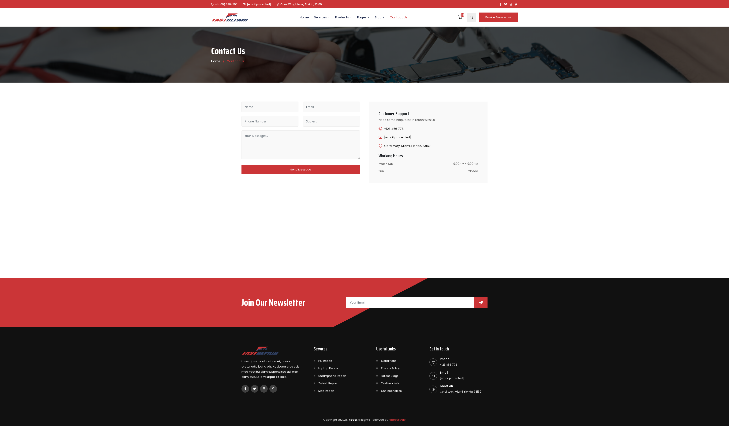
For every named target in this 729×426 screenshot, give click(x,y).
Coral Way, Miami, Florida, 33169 (301, 4)
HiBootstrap (397, 420)
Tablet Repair (327, 383)
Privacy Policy (390, 368)
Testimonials (390, 383)
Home (304, 17)
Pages (362, 17)
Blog (378, 17)
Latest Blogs (389, 376)
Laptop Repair (328, 368)
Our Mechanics (391, 391)
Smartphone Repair (332, 376)
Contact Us (398, 17)
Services (320, 17)
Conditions (388, 361)
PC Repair (325, 361)
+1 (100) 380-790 (226, 4)
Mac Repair (326, 391)
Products (342, 17)
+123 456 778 (394, 129)
